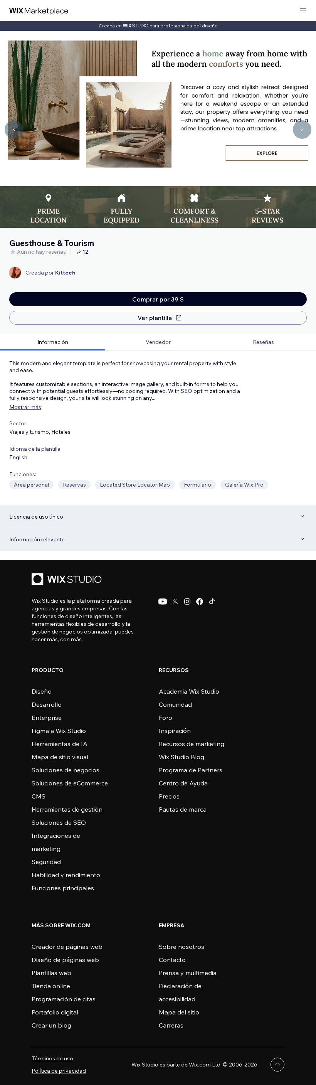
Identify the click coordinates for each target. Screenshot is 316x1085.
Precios (169, 796)
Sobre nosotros (181, 946)
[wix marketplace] (39, 10)
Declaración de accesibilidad (180, 992)
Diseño (42, 691)
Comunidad (175, 704)
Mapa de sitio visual (60, 757)
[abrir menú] (303, 10)
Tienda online (51, 986)
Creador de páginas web (67, 946)
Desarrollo (47, 704)
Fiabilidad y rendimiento (66, 875)
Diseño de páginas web (65, 960)
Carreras (171, 1025)
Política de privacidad (59, 1070)
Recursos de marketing (191, 744)
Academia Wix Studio (189, 691)
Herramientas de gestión (67, 809)
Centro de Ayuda (183, 783)
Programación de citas (64, 999)
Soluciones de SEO (59, 822)
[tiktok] (212, 601)
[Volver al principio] (277, 1065)
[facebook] (199, 601)
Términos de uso (52, 1058)
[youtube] (162, 601)
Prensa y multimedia (188, 973)
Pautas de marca (183, 809)
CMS (38, 796)
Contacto (172, 960)
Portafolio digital (55, 1012)
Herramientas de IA (59, 744)
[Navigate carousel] (14, 129)
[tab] (52, 342)
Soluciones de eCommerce (70, 783)
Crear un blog (51, 1025)
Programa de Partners (190, 770)
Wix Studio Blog (181, 757)
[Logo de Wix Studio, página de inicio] (68, 580)
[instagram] (187, 601)
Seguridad (46, 862)
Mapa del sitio (179, 1012)
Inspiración (175, 731)
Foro (165, 717)
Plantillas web (51, 973)
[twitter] (175, 601)
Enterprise (47, 717)
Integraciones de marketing (56, 842)
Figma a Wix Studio (59, 731)
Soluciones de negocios (65, 770)
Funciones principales (63, 888)
